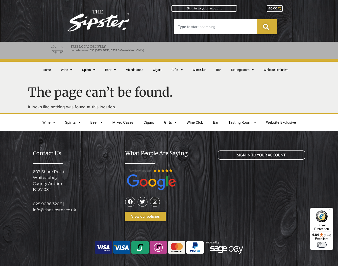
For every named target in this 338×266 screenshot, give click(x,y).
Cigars (157, 70)
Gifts (174, 70)
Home (47, 70)
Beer (108, 70)
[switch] (322, 245)
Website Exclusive (276, 70)
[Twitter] (142, 202)
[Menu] (330, 211)
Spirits (86, 70)
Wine (64, 70)
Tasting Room (240, 70)
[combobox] (215, 26)
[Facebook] (130, 202)
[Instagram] (155, 202)
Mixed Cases (134, 70)
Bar (218, 70)
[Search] (267, 26)
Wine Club (199, 70)
